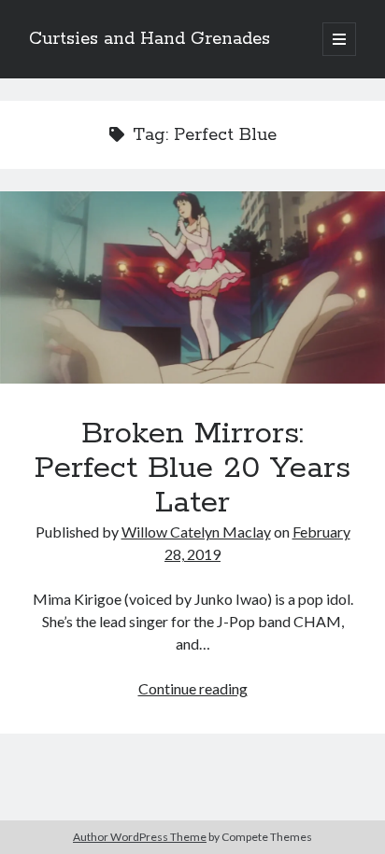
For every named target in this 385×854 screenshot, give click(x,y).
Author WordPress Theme (140, 837)
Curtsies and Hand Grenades (149, 39)
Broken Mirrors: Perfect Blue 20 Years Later (192, 287)
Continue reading (193, 688)
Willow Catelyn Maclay (196, 531)
